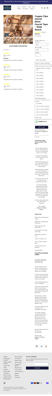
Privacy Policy (18, 369)
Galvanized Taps (7, 377)
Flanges (5, 356)
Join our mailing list (31, 356)
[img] (6, 53)
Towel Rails (6, 373)
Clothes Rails (6, 371)
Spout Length (38, 47)
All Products (18, 358)
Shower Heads (18, 356)
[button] (38, 32)
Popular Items (18, 360)
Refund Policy (18, 367)
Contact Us (17, 377)
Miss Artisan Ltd (10, 387)
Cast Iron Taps (7, 375)
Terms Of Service (19, 371)
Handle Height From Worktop (40, 41)
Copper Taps (6, 365)
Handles (5, 369)
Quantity (37, 52)
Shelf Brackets (7, 378)
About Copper (18, 362)
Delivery (17, 375)
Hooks (5, 367)
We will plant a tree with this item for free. (43, 119)
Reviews (17, 373)
